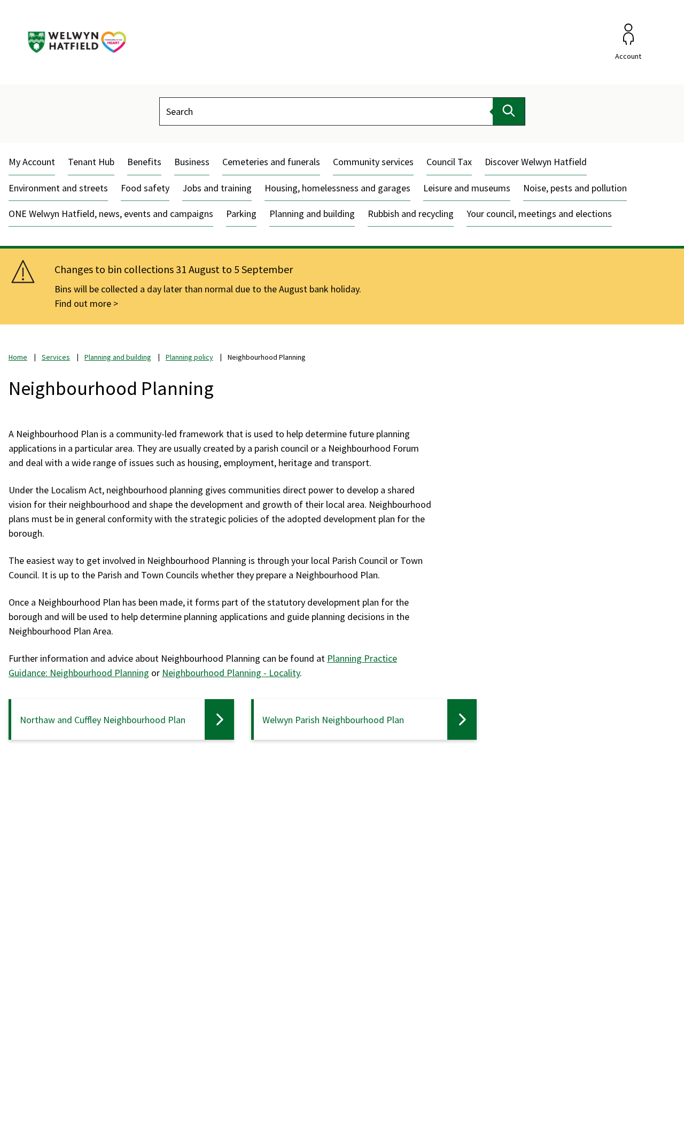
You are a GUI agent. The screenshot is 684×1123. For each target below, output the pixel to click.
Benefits (144, 162)
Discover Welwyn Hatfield (536, 162)
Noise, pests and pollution (575, 188)
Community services (373, 162)
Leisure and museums (466, 188)
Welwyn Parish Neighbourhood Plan (333, 720)
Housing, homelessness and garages (337, 188)
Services (56, 357)
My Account (32, 162)
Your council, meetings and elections (539, 213)
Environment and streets (58, 188)
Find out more (83, 303)
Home (18, 357)
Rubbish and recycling (411, 213)
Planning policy (189, 357)
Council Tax (449, 162)
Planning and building (312, 213)
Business (191, 162)
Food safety (145, 188)
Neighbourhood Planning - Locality (231, 673)
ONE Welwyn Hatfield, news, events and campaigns (111, 213)
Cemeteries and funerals (271, 162)
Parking (241, 213)
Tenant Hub (91, 162)
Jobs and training (217, 188)
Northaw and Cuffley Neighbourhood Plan (102, 720)
